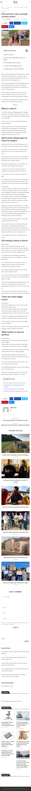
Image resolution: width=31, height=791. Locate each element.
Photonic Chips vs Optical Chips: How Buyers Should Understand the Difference (8, 744)
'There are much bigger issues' (13, 66)
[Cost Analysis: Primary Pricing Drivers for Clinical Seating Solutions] (8, 715)
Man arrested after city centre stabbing (14, 389)
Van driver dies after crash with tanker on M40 (15, 391)
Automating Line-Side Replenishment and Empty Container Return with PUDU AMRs (7, 753)
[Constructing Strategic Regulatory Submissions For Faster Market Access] (23, 715)
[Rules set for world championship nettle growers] (15, 495)
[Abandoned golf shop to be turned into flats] (15, 546)
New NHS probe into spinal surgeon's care (14, 383)
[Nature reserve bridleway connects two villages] (15, 443)
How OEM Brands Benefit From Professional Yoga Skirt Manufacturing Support (22, 744)
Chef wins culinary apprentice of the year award (15, 532)
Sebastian (8, 19)
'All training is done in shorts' (13, 62)
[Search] (29, 2)
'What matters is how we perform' (14, 69)
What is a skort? (8, 54)
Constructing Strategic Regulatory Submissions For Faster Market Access (22, 725)
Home (2, 7)
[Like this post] (11, 23)
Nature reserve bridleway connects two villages (15, 455)
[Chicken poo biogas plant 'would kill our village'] (15, 571)
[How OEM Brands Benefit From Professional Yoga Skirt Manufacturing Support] (23, 735)
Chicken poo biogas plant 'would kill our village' (15, 582)
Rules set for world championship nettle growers (15, 507)
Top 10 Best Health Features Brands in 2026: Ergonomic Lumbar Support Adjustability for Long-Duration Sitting (22, 764)
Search (3, 638)
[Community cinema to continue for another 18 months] (15, 468)
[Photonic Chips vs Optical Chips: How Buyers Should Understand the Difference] (8, 735)
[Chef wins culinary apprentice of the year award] (15, 520)
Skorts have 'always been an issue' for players (14, 58)
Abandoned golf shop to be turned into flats (15, 557)
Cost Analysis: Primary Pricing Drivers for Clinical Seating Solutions (7, 724)
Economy (9, 7)
